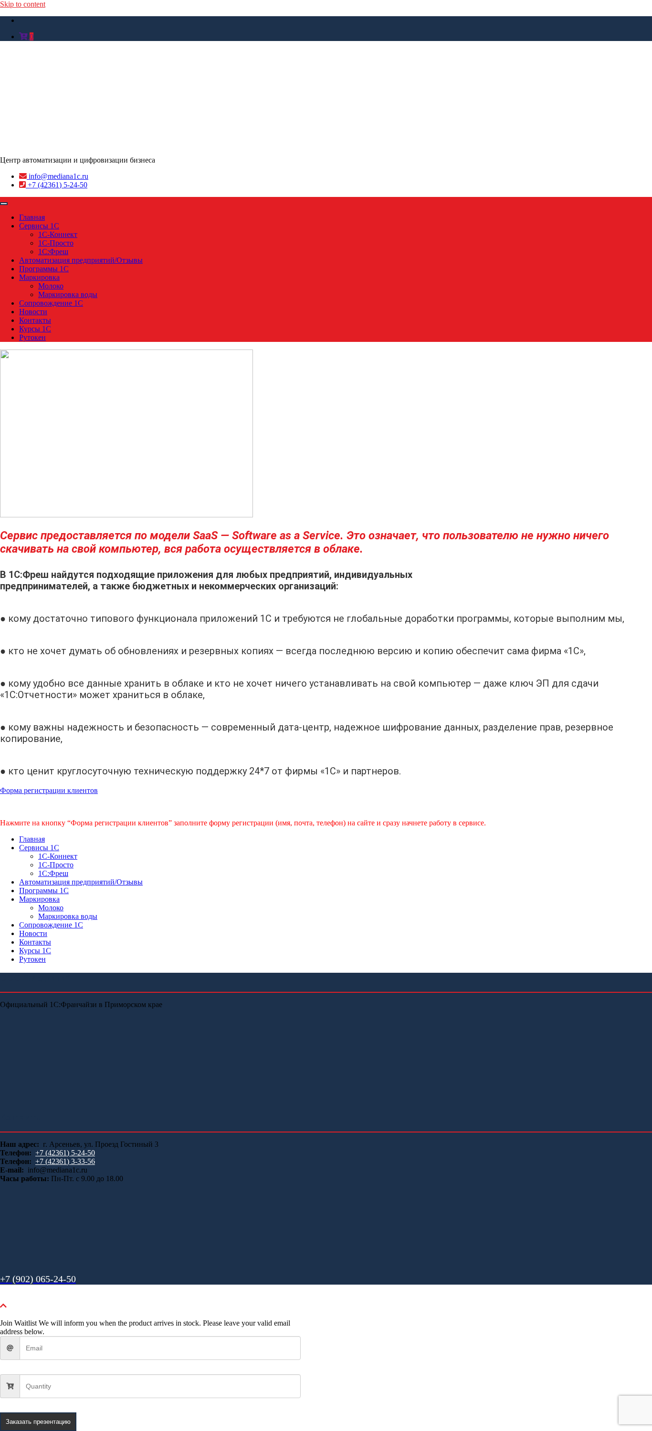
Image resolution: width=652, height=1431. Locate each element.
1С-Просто (56, 243)
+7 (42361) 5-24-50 (56, 185)
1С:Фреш (53, 251)
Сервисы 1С (39, 226)
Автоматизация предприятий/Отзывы (81, 260)
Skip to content (22, 4)
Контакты (35, 320)
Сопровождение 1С (51, 303)
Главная (32, 217)
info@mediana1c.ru (57, 176)
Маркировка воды (67, 294)
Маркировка (39, 277)
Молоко (50, 286)
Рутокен (32, 337)
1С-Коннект (57, 234)
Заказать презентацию (38, 1421)
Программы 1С (44, 269)
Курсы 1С (35, 329)
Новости (33, 312)
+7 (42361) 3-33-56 (65, 1161)
